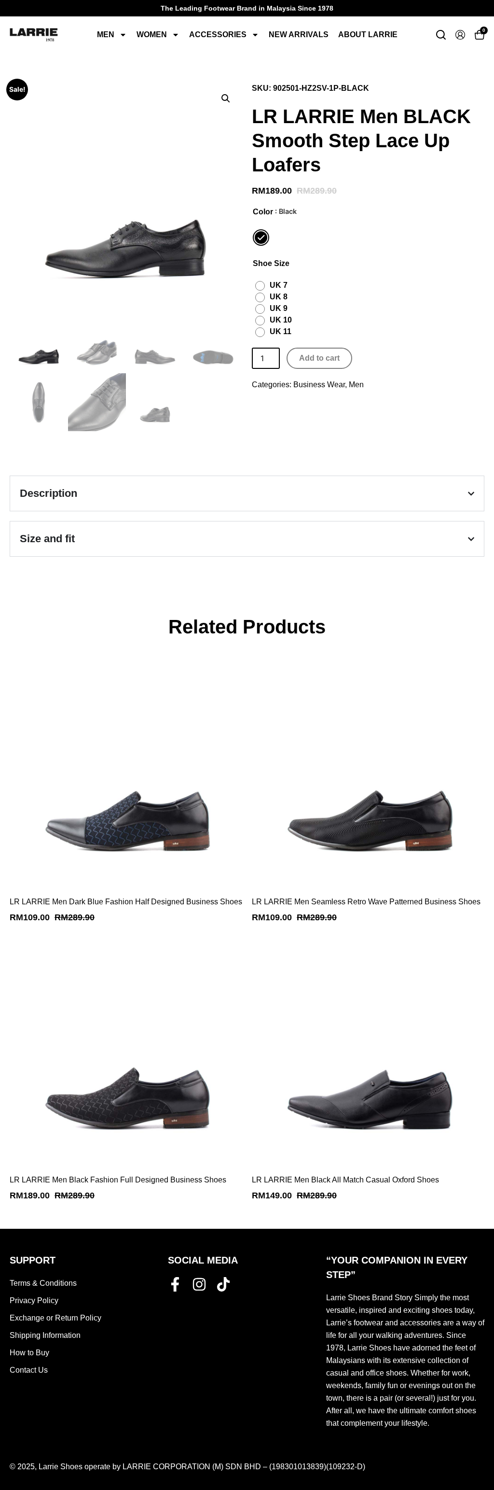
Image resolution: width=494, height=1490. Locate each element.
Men (105, 34)
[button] (225, 98)
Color (263, 212)
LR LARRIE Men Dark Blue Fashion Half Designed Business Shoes (126, 902)
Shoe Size (271, 263)
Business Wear (319, 384)
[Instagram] (199, 1284)
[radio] (261, 237)
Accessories (218, 34)
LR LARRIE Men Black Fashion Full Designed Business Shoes (118, 1180)
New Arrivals (299, 34)
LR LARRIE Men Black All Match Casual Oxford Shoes (345, 1180)
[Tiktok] (223, 1284)
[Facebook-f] (175, 1284)
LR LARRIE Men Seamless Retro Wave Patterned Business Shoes (366, 902)
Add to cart (319, 358)
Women (152, 34)
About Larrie (368, 34)
